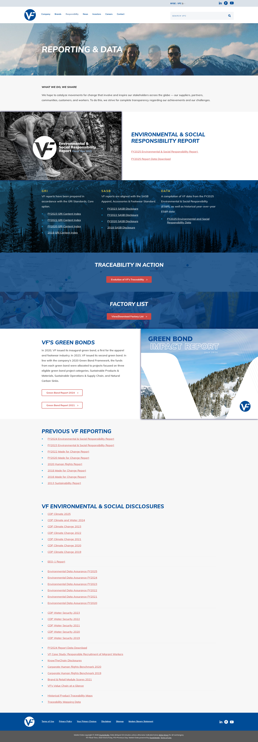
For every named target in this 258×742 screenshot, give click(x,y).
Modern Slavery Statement (141, 721)
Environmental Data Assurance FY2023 (72, 584)
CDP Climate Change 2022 (64, 533)
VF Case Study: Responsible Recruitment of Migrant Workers (85, 654)
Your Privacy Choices (86, 721)
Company (45, 14)
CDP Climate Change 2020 (64, 545)
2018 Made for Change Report (67, 470)
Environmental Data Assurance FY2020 (72, 603)
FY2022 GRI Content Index (64, 220)
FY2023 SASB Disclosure (122, 208)
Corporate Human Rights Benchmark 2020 (74, 666)
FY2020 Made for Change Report (68, 458)
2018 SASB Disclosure (121, 227)
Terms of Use (48, 721)
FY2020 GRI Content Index (64, 226)
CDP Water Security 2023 (64, 612)
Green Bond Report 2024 (60, 392)
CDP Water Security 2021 (64, 625)
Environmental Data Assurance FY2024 (72, 577)
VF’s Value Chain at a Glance (66, 685)
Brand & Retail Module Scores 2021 (70, 679)
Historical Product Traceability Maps (70, 695)
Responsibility (72, 14)
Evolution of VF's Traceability (127, 279)
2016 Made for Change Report (67, 477)
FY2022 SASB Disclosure (122, 215)
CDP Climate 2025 (59, 514)
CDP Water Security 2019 (64, 638)
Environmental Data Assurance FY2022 (72, 590)
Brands (58, 14)
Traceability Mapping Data (64, 702)
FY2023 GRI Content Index (64, 213)
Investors (96, 14)
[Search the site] (230, 15)
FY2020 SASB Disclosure (122, 221)
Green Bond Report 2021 (60, 405)
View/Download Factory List (127, 316)
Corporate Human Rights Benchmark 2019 (74, 673)
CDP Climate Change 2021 (64, 539)
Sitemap (120, 721)
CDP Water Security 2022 (64, 619)
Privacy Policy (65, 721)
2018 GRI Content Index (63, 232)
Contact (120, 14)
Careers (109, 14)
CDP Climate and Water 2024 (66, 520)
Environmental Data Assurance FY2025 (72, 571)
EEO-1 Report (56, 561)
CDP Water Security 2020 (64, 631)
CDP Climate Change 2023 (64, 526)
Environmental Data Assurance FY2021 (72, 596)
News (85, 14)
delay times (163, 735)
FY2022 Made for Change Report (68, 451)
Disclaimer (106, 721)
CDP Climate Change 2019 (64, 552)
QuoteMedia (104, 735)
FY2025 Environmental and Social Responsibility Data (188, 220)
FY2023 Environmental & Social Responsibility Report (81, 445)
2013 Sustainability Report (64, 483)
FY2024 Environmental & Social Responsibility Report (81, 439)
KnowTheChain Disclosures (65, 660)
